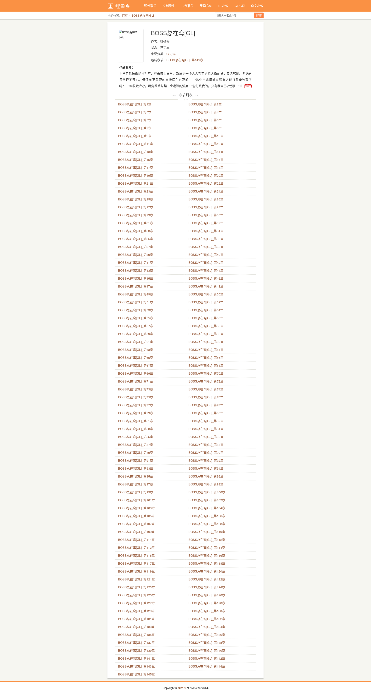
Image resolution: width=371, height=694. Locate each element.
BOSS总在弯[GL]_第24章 (205, 191)
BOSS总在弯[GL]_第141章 (136, 658)
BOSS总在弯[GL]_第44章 (205, 270)
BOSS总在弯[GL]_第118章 (206, 563)
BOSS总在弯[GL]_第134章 (206, 626)
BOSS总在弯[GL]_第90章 (205, 452)
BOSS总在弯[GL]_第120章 (206, 571)
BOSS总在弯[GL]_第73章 (135, 389)
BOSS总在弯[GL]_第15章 (135, 159)
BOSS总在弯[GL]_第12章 (205, 144)
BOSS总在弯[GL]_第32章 (205, 223)
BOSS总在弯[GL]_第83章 (135, 429)
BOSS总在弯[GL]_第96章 (205, 476)
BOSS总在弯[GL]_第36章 (205, 239)
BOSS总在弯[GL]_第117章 (136, 563)
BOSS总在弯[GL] (143, 15)
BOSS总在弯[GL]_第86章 (205, 436)
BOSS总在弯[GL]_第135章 (136, 634)
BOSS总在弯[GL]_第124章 (206, 587)
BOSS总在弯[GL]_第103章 (136, 508)
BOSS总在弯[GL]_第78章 (205, 405)
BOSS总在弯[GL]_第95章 (135, 476)
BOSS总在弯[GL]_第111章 (136, 539)
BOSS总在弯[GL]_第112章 (206, 539)
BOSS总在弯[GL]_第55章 (135, 318)
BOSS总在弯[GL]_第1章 (134, 104)
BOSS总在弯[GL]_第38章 (205, 246)
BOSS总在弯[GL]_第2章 (205, 104)
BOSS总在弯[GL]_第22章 (205, 183)
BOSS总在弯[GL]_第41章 (135, 262)
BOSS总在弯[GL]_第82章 (205, 421)
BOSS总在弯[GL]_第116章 (206, 555)
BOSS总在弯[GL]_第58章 (205, 326)
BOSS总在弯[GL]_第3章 (134, 112)
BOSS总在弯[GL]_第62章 (205, 341)
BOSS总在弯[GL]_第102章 (206, 500)
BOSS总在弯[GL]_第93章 (135, 468)
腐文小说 (257, 5)
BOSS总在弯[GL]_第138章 (206, 642)
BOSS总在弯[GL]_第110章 (206, 531)
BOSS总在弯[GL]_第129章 (136, 611)
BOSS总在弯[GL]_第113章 (136, 547)
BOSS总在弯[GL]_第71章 (135, 381)
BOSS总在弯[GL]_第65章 (135, 357)
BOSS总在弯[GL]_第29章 (135, 215)
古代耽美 (187, 5)
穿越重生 (169, 5)
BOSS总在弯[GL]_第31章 (135, 223)
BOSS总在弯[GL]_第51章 (135, 302)
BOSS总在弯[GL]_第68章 (205, 365)
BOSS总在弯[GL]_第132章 (206, 619)
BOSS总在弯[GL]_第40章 (205, 254)
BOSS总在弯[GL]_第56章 (205, 318)
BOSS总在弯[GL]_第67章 (135, 365)
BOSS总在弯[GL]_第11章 (135, 144)
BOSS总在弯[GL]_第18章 (205, 167)
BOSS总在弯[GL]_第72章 (205, 381)
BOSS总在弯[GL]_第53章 (135, 310)
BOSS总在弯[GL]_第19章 (135, 175)
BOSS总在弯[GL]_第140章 (206, 650)
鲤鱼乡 (122, 5)
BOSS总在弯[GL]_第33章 (135, 231)
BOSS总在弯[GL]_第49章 (135, 294)
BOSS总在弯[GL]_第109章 (136, 531)
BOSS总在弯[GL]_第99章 (135, 492)
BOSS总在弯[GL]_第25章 (135, 199)
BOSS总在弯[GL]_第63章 (135, 349)
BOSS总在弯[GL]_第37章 (135, 246)
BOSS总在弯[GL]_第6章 (205, 120)
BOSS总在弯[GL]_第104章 (206, 508)
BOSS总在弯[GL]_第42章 (205, 262)
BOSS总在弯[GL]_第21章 (135, 183)
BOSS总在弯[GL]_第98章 (205, 484)
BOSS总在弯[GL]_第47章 (135, 286)
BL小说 (223, 5)
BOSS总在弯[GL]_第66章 (205, 357)
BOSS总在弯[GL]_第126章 (206, 595)
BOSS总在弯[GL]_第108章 (206, 524)
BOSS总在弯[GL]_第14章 (205, 151)
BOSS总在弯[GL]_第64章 (205, 349)
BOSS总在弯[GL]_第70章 (205, 373)
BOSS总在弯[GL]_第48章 (205, 286)
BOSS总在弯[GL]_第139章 (136, 650)
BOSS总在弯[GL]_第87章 (135, 444)
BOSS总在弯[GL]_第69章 (135, 373)
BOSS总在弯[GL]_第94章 (205, 468)
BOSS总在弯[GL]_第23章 (135, 191)
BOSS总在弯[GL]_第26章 (205, 199)
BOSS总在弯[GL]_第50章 (205, 294)
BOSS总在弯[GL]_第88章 (205, 444)
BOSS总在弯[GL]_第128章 (206, 603)
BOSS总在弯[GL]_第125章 (136, 595)
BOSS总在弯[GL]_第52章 (205, 302)
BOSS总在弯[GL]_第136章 (206, 634)
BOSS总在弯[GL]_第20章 (205, 175)
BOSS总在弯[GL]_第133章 (136, 626)
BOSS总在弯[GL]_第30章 (205, 215)
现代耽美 (150, 5)
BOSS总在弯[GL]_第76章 (205, 397)
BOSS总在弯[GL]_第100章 (206, 492)
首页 (125, 15)
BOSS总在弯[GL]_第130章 (206, 611)
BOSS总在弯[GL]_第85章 (135, 436)
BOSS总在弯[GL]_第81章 (135, 421)
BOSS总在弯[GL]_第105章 (136, 516)
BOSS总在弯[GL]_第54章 (205, 310)
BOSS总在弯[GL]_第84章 (205, 429)
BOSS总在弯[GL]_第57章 (135, 326)
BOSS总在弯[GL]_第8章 (205, 128)
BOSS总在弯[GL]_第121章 (136, 579)
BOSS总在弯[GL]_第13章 (135, 151)
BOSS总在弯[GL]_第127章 (136, 603)
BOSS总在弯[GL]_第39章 (135, 254)
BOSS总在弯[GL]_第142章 (206, 658)
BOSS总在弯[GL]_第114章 (206, 547)
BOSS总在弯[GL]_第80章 (205, 413)
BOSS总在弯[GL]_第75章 (135, 397)
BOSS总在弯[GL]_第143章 (136, 666)
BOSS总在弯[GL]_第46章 (205, 278)
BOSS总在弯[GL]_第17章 (135, 167)
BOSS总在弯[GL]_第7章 (134, 128)
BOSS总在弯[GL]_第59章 (135, 334)
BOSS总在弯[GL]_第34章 (205, 231)
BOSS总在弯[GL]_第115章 (136, 555)
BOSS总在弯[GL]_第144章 (206, 666)
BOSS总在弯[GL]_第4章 (205, 112)
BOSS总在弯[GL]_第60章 (205, 334)
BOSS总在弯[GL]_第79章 (135, 413)
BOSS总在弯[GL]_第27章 (135, 207)
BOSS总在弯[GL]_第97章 (135, 484)
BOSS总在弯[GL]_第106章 (206, 516)
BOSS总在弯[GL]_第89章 (135, 452)
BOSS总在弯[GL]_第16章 (205, 159)
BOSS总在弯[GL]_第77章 (135, 405)
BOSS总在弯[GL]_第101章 (136, 500)
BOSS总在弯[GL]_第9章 (134, 136)
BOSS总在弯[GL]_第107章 (136, 524)
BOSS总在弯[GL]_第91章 (135, 460)
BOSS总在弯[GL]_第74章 (205, 389)
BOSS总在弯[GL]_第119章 (136, 571)
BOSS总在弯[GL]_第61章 (135, 341)
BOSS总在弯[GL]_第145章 (184, 60)
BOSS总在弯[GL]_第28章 (205, 207)
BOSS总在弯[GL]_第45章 (135, 278)
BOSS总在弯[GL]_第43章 (135, 270)
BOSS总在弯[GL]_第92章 (205, 460)
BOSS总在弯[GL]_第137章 (136, 642)
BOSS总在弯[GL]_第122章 (206, 579)
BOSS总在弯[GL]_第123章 (136, 587)
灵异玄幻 (206, 5)
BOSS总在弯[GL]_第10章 (205, 136)
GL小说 (240, 5)
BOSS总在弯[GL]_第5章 (134, 120)
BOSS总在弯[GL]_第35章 (135, 239)
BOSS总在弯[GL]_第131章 (136, 619)
